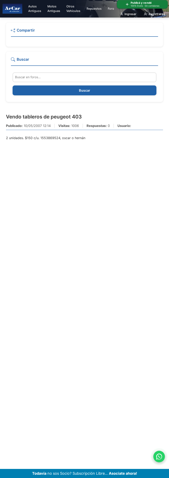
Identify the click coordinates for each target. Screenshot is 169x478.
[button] (84, 32)
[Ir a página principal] (12, 8)
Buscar (84, 90)
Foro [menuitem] (111, 8)
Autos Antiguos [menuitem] (34, 9)
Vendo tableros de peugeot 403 (44, 117)
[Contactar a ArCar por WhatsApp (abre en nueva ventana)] (159, 456)
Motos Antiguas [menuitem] (53, 9)
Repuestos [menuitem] (94, 8)
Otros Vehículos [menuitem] (73, 9)
